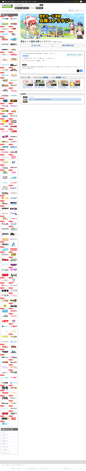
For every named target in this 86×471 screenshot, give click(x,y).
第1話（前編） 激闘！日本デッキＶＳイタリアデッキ (28, 88)
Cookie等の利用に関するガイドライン (47, 468)
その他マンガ (6, 449)
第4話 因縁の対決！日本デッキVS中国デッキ (75, 87)
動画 (6, 1)
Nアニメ (30, 1)
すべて (4, 432)
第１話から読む (36, 45)
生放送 (12, 1)
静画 (9, 1)
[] (52, 53)
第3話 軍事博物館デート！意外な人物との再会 (63, 88)
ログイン (67, 1)
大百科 (22, 1)
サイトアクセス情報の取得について (65, 468)
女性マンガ (5, 444)
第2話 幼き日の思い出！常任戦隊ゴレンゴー (51, 88)
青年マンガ (5, 438)
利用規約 (19, 468)
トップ (18, 8)
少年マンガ (5, 435)
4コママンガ (5, 446)
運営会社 (13, 468)
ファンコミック (6, 452)
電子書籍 (40, 8)
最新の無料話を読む (68, 45)
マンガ (32, 8)
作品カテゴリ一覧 (7, 429)
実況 (26, 1)
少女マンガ (5, 441)
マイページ (80, 10)
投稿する (73, 10)
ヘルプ (23, 468)
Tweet (78, 70)
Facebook (81, 70)
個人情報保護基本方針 (32, 468)
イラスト (26, 8)
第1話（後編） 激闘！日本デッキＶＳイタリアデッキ (40, 88)
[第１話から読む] (52, 38)
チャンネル (17, 1)
